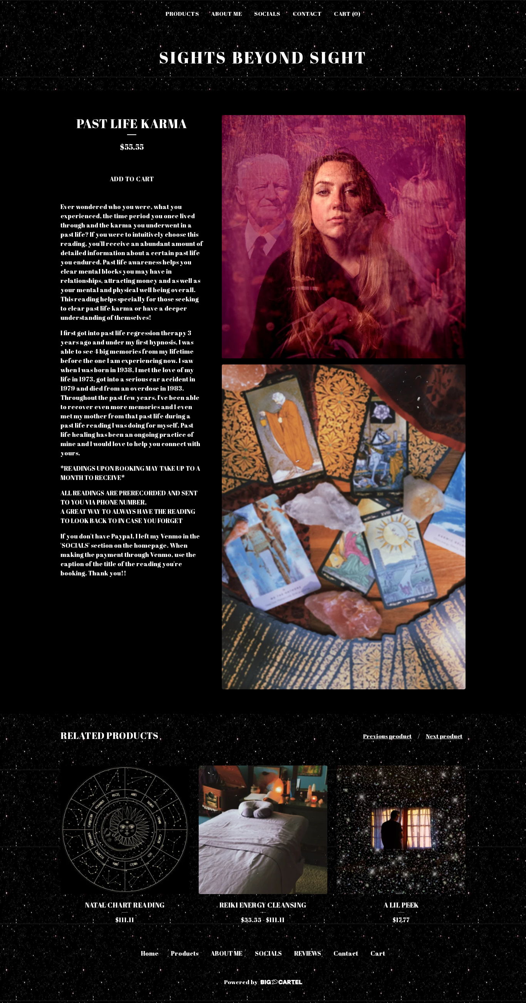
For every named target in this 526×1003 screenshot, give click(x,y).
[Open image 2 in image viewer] (344, 526)
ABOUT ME (226, 13)
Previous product (387, 736)
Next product (444, 736)
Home (150, 953)
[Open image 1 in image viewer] (344, 237)
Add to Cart (132, 179)
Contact (307, 13)
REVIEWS (307, 953)
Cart (377, 953)
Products (182, 13)
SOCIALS (267, 13)
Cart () (347, 13)
